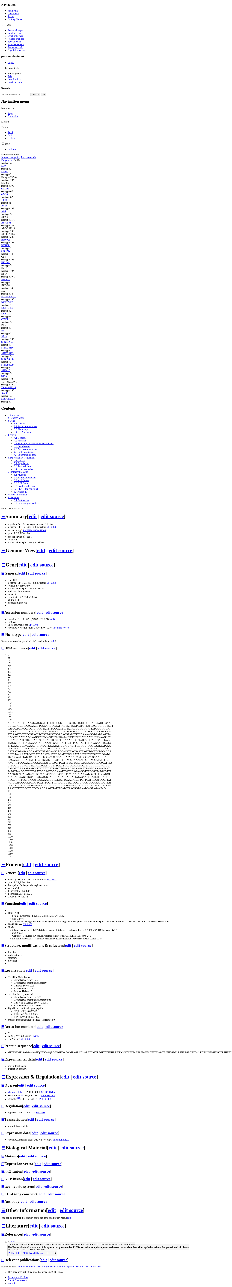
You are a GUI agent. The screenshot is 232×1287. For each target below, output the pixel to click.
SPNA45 (5, 370)
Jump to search (28, 157)
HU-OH (5, 262)
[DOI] (48, 1253)
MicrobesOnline (16, 1092)
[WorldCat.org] (36, 1253)
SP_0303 (51, 527)
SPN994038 (7, 359)
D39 (3, 165)
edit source (52, 516)
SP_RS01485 (48, 1092)
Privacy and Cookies (18, 1277)
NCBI (52, 619)
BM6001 (5, 239)
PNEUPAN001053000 (34, 530)
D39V (4, 171)
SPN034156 (7, 347)
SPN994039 (7, 364)
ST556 (4, 376)
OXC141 (6, 319)
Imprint (11, 1283)
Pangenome (7, 160)
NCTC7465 (7, 302)
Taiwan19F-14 (8, 387)
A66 (3, 211)
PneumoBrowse (61, 627)
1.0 (10, 1241)
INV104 (5, 279)
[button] (3, 25)
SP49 (4, 336)
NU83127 (6, 313)
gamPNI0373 (8, 398)
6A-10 (4, 194)
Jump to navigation (10, 157)
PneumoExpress (61, 1139)
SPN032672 (7, 342)
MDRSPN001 (8, 296)
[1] (22, 1094)
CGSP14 (5, 251)
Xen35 (4, 393)
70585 (4, 200)
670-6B (5, 188)
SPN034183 (7, 353)
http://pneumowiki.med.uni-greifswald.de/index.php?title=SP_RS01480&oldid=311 (59, 1266)
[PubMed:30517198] (18, 1253)
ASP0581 (6, 222)
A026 (4, 205)
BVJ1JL (5, 245)
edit (33, 516)
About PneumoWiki (17, 1280)
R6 (2, 330)
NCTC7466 (7, 308)
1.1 (14, 1241)
